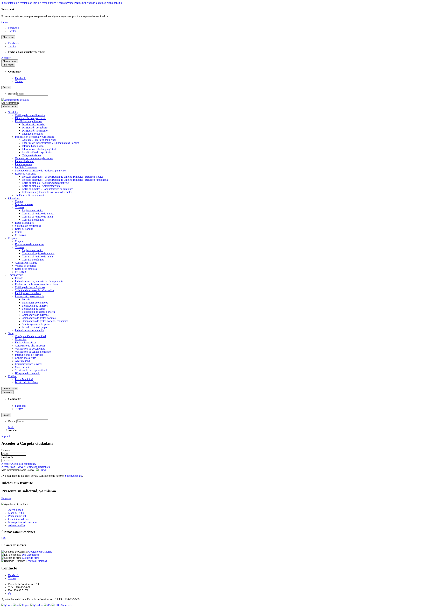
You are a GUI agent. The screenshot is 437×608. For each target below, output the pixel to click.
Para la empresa (23, 164)
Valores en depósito (25, 265)
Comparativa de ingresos (35, 314)
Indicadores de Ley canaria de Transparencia (39, 281)
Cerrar (4, 22)
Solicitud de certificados (28, 225)
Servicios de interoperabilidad (31, 370)
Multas (18, 231)
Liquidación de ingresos (35, 305)
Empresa (13, 238)
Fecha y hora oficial (25, 342)
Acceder (5, 57)
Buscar (12, 93)
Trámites (19, 207)
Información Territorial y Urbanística (34, 136)
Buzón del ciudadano (26, 382)
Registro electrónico (32, 210)
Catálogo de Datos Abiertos (30, 287)
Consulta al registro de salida (37, 216)
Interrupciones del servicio (29, 354)
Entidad (12, 376)
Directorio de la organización (30, 118)
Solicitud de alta (73, 475)
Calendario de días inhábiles (30, 345)
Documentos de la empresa (29, 244)
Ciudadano (14, 198)
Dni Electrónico (30, 554)
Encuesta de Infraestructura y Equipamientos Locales (50, 142)
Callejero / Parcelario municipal (39, 139)
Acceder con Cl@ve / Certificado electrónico (25, 466)
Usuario (5, 450)
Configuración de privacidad (30, 336)
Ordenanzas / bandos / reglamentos (34, 158)
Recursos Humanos (25, 173)
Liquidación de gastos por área (38, 311)
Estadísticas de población (28, 121)
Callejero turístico (31, 155)
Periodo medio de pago (34, 327)
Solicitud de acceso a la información (34, 290)
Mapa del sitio (114, 2)
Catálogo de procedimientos (30, 115)
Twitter (19, 81)
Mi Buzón (20, 235)
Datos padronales (24, 222)
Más (3, 538)
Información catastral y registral (39, 149)
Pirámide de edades (32, 133)
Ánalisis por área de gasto (36, 324)
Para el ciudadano (24, 161)
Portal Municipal (24, 379)
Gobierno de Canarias (40, 551)
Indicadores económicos (35, 302)
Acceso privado (65, 2)
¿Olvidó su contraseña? (23, 463)
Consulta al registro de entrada (38, 213)
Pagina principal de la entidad (90, 2)
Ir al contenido (9, 2)
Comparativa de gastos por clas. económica (45, 321)
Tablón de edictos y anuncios (30, 195)
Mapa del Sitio (16, 512)
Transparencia (15, 274)
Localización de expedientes (37, 152)
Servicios (13, 112)
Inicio (36, 2)
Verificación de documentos (30, 348)
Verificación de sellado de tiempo (33, 351)
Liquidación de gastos (33, 308)
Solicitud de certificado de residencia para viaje (40, 170)
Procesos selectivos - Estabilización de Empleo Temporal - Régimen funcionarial (65, 179)
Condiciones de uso (25, 357)
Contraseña (7, 457)
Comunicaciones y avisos (28, 364)
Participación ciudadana (28, 293)
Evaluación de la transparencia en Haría (36, 284)
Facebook (20, 78)
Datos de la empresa (26, 268)
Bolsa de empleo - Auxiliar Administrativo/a (45, 182)
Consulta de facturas (26, 262)
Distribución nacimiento (35, 130)
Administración (16, 525)
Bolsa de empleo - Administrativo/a (41, 185)
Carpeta (19, 201)
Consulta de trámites (33, 219)
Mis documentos (24, 204)
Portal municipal (17, 516)
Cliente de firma (30, 557)
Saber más (66, 605)
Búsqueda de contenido (27, 373)
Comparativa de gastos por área (39, 317)
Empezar (6, 498)
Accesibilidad (24, 2)
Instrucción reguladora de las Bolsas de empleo (47, 192)
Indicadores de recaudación (29, 330)
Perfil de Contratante (26, 167)
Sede (10, 333)
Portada (19, 278)
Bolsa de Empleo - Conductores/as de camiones (47, 188)
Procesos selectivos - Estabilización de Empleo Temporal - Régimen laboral (62, 176)
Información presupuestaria (29, 296)
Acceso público (47, 2)
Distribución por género (34, 127)
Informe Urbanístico (33, 145)
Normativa (20, 339)
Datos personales (24, 228)
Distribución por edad (33, 124)
